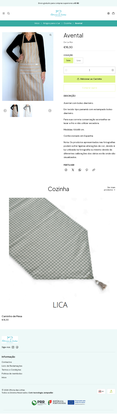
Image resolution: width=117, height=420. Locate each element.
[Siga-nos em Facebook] (17, 347)
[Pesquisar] (8, 13)
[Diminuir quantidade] (66, 70)
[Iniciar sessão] (108, 13)
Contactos (7, 362)
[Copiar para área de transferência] (93, 170)
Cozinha (67, 23)
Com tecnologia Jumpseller (40, 393)
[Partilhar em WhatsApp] (79, 170)
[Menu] (4, 13)
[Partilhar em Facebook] (66, 170)
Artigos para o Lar (51, 23)
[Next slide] (51, 110)
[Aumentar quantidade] (112, 70)
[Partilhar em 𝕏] (72, 170)
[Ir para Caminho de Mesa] (58, 254)
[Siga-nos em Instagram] (13, 347)
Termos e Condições (11, 369)
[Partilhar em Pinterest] (86, 170)
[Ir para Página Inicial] (58, 13)
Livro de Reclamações (12, 366)
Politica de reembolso (12, 373)
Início (37, 23)
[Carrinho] (113, 13)
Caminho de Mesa (12, 316)
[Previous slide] (4, 110)
